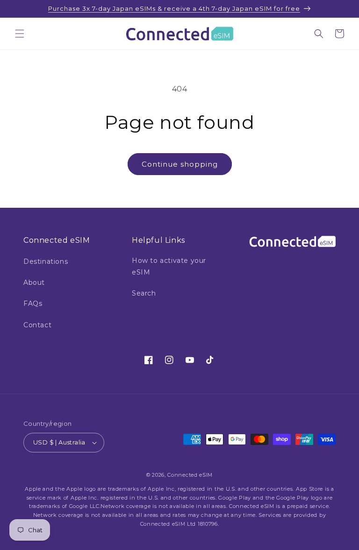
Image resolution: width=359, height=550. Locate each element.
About (34, 282)
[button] (19, 33)
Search (144, 293)
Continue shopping (180, 164)
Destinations (45, 261)
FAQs (32, 303)
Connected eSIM (190, 475)
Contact (37, 325)
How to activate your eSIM (169, 266)
